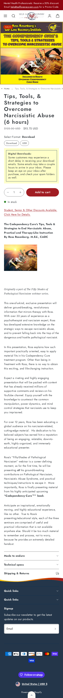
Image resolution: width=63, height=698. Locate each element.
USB (24, 143)
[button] (5, 16)
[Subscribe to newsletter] (55, 629)
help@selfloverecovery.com (25, 7)
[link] (50, 16)
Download (11, 143)
